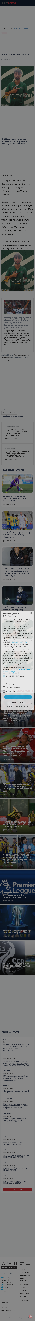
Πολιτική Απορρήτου (9, 672)
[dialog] (17, 660)
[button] (17, 707)
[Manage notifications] (30, 1316)
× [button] (31, 613)
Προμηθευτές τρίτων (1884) (19, 642)
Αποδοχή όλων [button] (18, 697)
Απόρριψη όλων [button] (18, 702)
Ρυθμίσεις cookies (25, 669)
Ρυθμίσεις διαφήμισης (10, 665)
